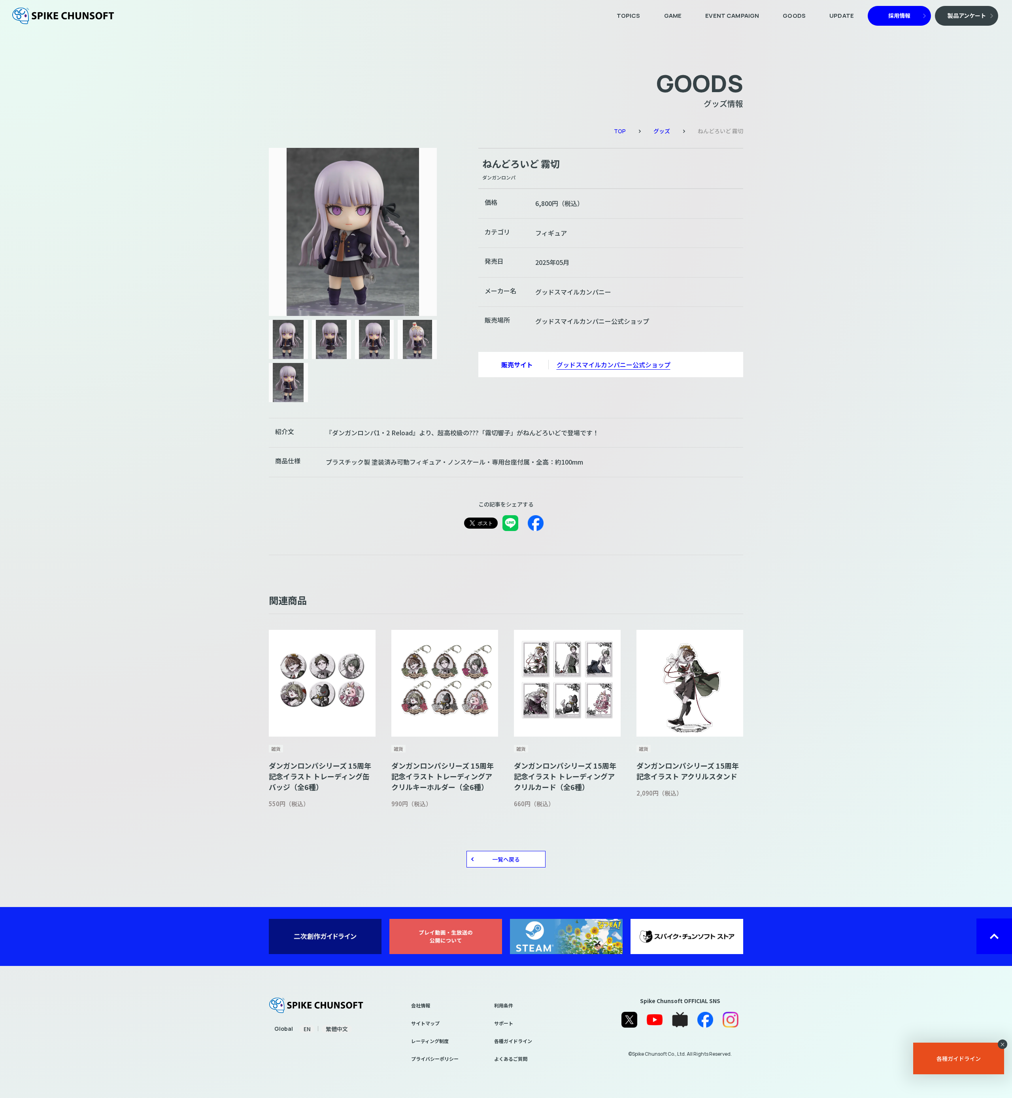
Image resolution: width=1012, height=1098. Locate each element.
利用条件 (503, 1005)
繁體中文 (337, 1029)
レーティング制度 (430, 1041)
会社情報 (420, 1005)
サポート (503, 1023)
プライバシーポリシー (435, 1058)
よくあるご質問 (510, 1058)
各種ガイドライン (513, 1041)
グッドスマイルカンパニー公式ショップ (613, 364)
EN (307, 1029)
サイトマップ (425, 1023)
